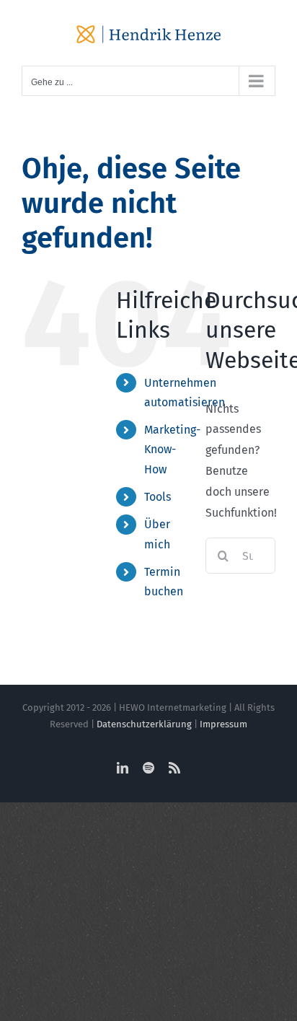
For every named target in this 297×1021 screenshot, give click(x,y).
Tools (157, 497)
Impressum (223, 724)
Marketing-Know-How (172, 449)
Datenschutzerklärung (144, 724)
